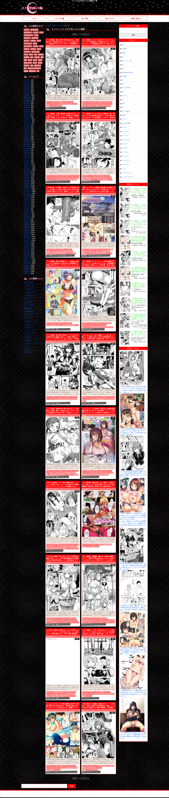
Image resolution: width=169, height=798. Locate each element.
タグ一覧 (84, 18)
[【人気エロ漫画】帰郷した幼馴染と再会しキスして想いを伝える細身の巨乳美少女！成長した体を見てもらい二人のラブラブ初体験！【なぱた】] (131, 529)
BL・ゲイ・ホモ (127, 60)
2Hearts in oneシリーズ (89, 182)
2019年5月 (27, 250)
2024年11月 (27, 121)
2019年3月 (27, 254)
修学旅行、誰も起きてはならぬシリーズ (94, 255)
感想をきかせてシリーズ (89, 772)
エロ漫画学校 (28, 311)
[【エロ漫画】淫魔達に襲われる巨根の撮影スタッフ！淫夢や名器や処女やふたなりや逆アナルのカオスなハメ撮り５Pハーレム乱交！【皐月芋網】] (98, 588)
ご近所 (100, 692)
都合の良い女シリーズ (89, 477)
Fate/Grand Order (127, 72)
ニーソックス (28, 46)
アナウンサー (126, 139)
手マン (35, 60)
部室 (75, 399)
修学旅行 (86, 251)
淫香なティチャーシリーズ (54, 108)
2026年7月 (27, 82)
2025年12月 (27, 96)
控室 (84, 401)
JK (83, 46)
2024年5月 (27, 133)
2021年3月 (27, 207)
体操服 (85, 177)
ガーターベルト (57, 620)
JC (47, 194)
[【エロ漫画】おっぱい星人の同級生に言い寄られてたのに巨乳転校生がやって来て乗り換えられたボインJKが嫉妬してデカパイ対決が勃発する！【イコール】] (98, 145)
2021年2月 (27, 209)
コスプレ (96, 104)
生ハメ (35, 62)
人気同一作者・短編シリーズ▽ (55, 624)
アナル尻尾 (86, 471)
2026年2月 (27, 92)
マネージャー (53, 489)
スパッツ (57, 397)
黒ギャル (96, 546)
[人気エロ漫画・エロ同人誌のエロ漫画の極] (32, 3)
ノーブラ (35, 46)
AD (123, 45)
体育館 (95, 327)
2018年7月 (27, 269)
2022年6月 (27, 178)
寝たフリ (93, 251)
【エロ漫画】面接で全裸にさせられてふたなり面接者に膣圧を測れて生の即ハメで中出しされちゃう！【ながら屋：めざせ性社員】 (138, 240)
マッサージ (50, 399)
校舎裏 (108, 694)
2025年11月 (27, 98)
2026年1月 (27, 94)
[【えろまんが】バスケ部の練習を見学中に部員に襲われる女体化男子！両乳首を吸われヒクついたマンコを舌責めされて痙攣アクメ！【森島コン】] (62, 735)
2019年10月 (27, 240)
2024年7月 (27, 129)
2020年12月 (27, 213)
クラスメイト (87, 104)
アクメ (41, 32)
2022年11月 (27, 168)
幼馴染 (102, 694)
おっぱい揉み (34, 29)
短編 (104, 544)
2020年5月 (27, 227)
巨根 (25, 60)
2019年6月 (27, 248)
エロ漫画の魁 (28, 289)
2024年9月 (27, 125)
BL (123, 57)
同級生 (94, 177)
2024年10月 (27, 123)
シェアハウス (97, 620)
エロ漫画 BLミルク (30, 340)
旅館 (55, 253)
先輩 (99, 327)
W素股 (49, 620)
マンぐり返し (35, 51)
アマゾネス (125, 152)
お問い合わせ (135, 18)
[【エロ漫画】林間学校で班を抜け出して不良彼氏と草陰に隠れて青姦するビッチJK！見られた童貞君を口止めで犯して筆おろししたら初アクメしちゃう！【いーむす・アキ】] (62, 440)
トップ (34, 18)
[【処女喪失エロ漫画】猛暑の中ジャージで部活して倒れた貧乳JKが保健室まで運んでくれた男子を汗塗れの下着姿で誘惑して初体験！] (98, 735)
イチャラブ (27, 38)
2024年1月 (27, 141)
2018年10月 (27, 264)
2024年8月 (27, 127)
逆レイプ (71, 475)
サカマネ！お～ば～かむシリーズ (92, 108)
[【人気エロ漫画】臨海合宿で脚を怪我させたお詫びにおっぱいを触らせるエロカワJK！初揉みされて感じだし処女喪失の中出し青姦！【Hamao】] (132, 394)
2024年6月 (27, 131)
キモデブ (93, 249)
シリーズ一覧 (59, 18)
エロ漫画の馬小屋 (30, 292)
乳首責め (26, 57)
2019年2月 (27, 256)
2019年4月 (27, 252)
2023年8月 (27, 150)
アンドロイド (126, 160)
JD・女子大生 (126, 87)
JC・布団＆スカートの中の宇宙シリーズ (58, 255)
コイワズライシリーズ (89, 698)
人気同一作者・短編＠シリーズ (55, 403)
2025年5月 (27, 109)
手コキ (30, 60)
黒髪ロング (32, 71)
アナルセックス (28, 35)
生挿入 (40, 62)
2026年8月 (27, 80)
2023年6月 (27, 154)
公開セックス (51, 251)
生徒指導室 (104, 475)
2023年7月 (27, 152)
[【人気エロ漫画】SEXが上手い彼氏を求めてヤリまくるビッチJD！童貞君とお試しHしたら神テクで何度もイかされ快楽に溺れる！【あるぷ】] (132, 352)
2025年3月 (27, 113)
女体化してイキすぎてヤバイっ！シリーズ (59, 772)
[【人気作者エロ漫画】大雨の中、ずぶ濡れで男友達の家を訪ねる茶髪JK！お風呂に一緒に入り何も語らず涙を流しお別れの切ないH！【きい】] (132, 571)
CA (123, 64)
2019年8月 (27, 244)
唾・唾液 (50, 475)
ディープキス (28, 43)
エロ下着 (58, 102)
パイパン (33, 49)
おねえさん (85, 489)
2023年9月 (27, 148)
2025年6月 (27, 107)
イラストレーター (127, 173)
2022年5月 (27, 180)
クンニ (39, 40)
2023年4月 (27, 158)
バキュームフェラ (67, 177)
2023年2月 (27, 162)
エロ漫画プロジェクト (31, 295)
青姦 (76, 475)
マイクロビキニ (66, 323)
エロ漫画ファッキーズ (31, 337)
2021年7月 (27, 199)
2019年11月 (27, 238)
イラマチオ (35, 38)
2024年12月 (27, 119)
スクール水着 (51, 622)
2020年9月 (27, 219)
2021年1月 (27, 211)
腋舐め (63, 696)
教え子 (99, 251)
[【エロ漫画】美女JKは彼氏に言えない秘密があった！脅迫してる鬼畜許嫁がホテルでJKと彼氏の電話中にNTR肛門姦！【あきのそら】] (132, 698)
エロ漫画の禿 (28, 286)
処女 (31, 57)
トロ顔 (35, 43)
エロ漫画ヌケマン (30, 334)
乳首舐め (40, 54)
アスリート (125, 135)
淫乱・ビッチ (28, 62)
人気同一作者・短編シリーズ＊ (55, 329)
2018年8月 (27, 268)
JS (122, 99)
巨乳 (42, 57)
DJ (123, 68)
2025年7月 (27, 105)
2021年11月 (27, 191)
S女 (51, 618)
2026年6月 (27, 84)
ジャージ (50, 104)
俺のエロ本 (28, 318)
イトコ (48, 268)
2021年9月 (27, 195)
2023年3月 (27, 160)
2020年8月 (27, 221)
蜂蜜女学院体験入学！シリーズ (91, 329)
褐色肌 (109, 544)
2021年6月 (27, 201)
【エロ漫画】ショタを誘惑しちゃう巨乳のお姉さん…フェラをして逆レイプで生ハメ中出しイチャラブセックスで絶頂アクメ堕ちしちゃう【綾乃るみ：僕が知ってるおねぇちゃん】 (138, 257)
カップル (66, 692)
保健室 (100, 766)
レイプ (26, 54)
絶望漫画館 (28, 308)
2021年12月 (27, 189)
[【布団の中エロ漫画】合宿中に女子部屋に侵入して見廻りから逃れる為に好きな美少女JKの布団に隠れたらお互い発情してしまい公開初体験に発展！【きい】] (62, 219)
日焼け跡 (110, 327)
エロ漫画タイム (29, 328)
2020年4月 (27, 228)
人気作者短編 (51, 325)
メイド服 (110, 473)
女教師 (48, 46)
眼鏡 (68, 325)
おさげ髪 (104, 618)
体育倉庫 (69, 768)
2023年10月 (27, 146)
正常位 (40, 60)
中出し (31, 54)
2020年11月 (27, 215)
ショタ (112, 620)
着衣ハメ (26, 65)
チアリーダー (88, 268)
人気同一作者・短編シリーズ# (55, 477)
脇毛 (58, 696)
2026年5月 (27, 86)
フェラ (39, 49)
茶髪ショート (106, 177)
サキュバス (87, 563)
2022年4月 (27, 182)
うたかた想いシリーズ (53, 550)
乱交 (35, 54)
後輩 (112, 399)
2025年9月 (27, 101)
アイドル (124, 119)
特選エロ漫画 (28, 282)
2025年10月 (27, 100)
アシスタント (126, 131)
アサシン (124, 127)
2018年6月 (27, 271)
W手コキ (73, 618)
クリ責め (33, 40)
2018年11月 (27, 262)
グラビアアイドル (56, 268)
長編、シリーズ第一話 (34, 68)
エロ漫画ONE (28, 352)
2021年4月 (27, 205)
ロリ (105, 249)
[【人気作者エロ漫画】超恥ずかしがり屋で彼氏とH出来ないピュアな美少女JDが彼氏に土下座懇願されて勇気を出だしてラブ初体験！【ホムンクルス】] (132, 613)
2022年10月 (27, 170)
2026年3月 (27, 90)
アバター (124, 144)
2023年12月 (27, 143)
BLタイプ (27, 349)
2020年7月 (27, 223)
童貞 (31, 65)
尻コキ (49, 696)
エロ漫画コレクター (31, 321)
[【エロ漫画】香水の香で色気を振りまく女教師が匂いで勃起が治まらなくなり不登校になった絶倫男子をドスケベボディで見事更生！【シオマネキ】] (62, 71)
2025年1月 (27, 117)
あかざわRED (126, 123)
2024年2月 (27, 139)
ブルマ (108, 106)
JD (47, 341)
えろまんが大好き (30, 331)
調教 (25, 68)
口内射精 (36, 57)
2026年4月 (27, 88)
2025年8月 (27, 103)
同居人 (59, 325)
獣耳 (98, 475)
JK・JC (124, 95)
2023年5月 (27, 156)
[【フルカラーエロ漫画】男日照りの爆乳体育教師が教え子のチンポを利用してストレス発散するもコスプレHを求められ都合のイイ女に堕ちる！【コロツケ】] (98, 440)
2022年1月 (27, 187)
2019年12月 (27, 236)
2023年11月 (27, 144)
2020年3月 (27, 230)
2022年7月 (27, 176)
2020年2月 (27, 232)
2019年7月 (27, 246)
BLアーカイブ (28, 299)
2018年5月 (27, 273)
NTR (123, 103)
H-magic (124, 76)
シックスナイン (68, 102)
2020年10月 (27, 217)
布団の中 (50, 253)
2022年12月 (27, 166)
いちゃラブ (125, 164)
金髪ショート (87, 546)
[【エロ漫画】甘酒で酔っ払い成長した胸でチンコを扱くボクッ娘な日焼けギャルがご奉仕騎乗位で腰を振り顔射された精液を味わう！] (98, 514)
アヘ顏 (36, 35)
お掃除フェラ (28, 32)
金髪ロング (73, 104)
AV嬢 (123, 53)
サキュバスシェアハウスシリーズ (92, 624)
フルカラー (27, 51)
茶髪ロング (37, 65)
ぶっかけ (35, 32)
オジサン (86, 249)
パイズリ (26, 49)
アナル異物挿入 (99, 102)
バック (41, 46)
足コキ (64, 475)
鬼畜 (100, 253)
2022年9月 (27, 172)
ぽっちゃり (60, 694)
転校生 (85, 180)
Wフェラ (66, 618)
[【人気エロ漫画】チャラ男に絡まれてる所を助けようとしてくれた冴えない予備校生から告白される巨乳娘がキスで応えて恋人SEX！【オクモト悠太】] (132, 479)
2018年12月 (27, 260)
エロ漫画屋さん (29, 302)
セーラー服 (93, 106)
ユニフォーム (87, 399)
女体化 (75, 768)
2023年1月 (27, 164)
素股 (74, 180)
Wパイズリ (90, 175)
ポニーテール (51, 180)
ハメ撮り (50, 473)
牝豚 (70, 180)
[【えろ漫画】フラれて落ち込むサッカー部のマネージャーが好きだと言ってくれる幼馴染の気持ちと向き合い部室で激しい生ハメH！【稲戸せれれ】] (98, 661)
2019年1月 (27, 258)
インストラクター (127, 177)
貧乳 (73, 253)
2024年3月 (27, 137)
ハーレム (103, 325)
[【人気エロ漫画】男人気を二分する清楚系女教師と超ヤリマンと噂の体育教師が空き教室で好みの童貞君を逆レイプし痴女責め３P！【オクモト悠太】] (62, 588)
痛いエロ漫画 (28, 305)
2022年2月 (27, 185)
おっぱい (26, 29)
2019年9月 (27, 242)
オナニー (26, 40)
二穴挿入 (57, 473)
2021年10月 (27, 193)
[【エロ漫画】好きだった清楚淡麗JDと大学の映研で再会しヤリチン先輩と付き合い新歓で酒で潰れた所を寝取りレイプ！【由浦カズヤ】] (132, 655)
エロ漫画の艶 (28, 315)
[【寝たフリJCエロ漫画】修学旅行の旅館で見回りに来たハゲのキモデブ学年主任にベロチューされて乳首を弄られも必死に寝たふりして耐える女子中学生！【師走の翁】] (98, 219)
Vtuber (124, 115)
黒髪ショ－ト (107, 253)
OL (123, 107)
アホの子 (124, 148)
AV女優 (124, 48)
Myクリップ (109, 18)
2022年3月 (27, 184)
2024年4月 (27, 135)
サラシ (66, 766)
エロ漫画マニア (29, 324)
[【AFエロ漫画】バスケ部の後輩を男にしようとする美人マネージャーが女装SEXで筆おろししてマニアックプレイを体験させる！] (62, 514)
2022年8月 (27, 174)
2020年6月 (27, 225)
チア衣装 (101, 106)
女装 (75, 546)
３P (38, 71)
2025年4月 (27, 111)
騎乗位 (26, 71)
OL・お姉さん (126, 111)
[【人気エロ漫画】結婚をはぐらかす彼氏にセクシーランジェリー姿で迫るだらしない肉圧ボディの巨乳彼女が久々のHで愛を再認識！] (62, 661)
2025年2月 (27, 115)
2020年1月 (27, 234)
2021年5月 (27, 203)
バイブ (76, 622)
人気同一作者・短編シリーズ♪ (55, 698)
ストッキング (61, 622)
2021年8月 (27, 197)
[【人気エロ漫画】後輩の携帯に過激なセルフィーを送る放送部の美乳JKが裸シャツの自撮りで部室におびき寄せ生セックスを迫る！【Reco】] (132, 436)
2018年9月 (27, 266)
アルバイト (125, 156)
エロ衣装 (109, 102)
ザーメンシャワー (106, 104)
